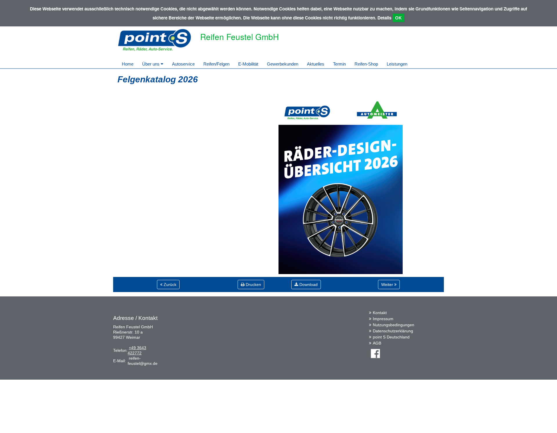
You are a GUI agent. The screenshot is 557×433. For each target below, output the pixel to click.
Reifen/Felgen (216, 63)
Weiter (387, 284)
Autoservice (183, 63)
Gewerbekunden (282, 63)
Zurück (169, 284)
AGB (377, 343)
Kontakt (380, 312)
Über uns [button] (151, 63)
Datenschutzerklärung (393, 331)
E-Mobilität (248, 63)
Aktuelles (315, 63)
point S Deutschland (391, 337)
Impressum (383, 318)
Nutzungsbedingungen (393, 325)
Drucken (253, 284)
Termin (339, 63)
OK (398, 17)
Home (127, 63)
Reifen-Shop (366, 63)
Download (308, 284)
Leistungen (397, 63)
